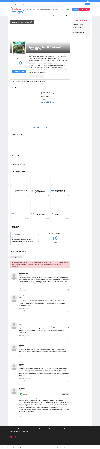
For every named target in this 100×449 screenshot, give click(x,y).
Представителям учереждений (19, 74)
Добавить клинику (78, 24)
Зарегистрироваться (79, 4)
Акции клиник (77, 27)
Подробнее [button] (65, 394)
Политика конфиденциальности (17, 431)
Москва (21, 81)
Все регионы (13, 81)
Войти (87, 4)
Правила (66, 429)
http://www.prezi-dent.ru (47, 102)
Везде (67, 9)
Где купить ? (84, 9)
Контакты (13, 429)
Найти (75, 9)
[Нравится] (20, 289)
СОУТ (27, 431)
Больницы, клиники (39, 15)
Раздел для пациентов (55, 15)
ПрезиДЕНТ (27, 22)
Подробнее (52, 1)
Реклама (20, 429)
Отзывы (45, 127)
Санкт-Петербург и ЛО (22, 4)
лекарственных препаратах (30, 447)
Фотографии (36, 127)
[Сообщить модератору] (68, 289)
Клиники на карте (78, 30)
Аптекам (27, 429)
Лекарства (28, 15)
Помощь (60, 429)
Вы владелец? (36, 76)
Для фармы (52, 429)
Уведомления (17, 257)
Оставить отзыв (19, 71)
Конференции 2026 (78, 32)
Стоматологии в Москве (17, 160)
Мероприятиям (43, 429)
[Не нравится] (24, 289)
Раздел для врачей (69, 15)
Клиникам (34, 429)
